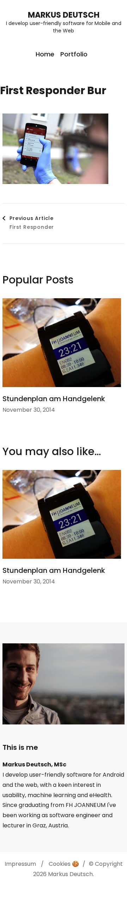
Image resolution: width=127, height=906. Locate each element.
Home (45, 54)
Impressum (20, 864)
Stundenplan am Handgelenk (53, 399)
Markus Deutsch (63, 15)
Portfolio (73, 54)
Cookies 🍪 (64, 864)
